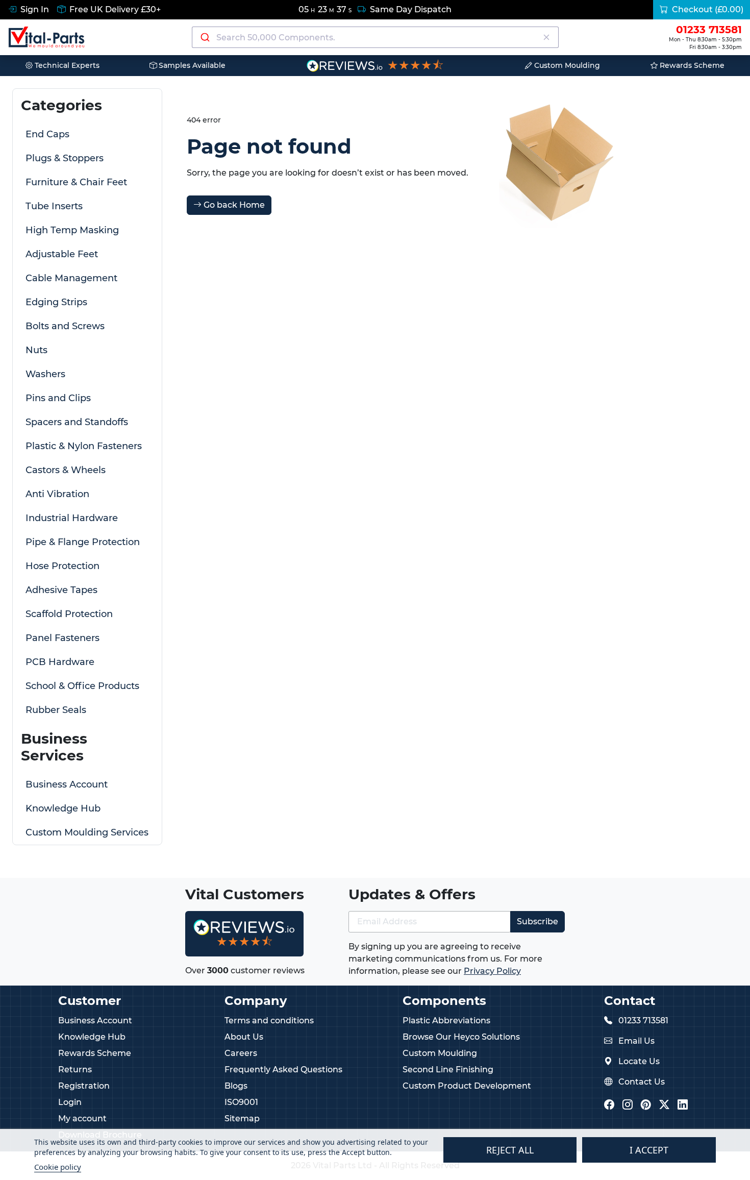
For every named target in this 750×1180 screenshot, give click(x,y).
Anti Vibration (57, 494)
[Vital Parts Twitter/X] (664, 1105)
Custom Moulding (566, 65)
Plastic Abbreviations (446, 1020)
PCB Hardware (60, 662)
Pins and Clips (58, 398)
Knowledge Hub (63, 808)
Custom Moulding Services (87, 832)
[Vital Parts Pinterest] (646, 1105)
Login (70, 1102)
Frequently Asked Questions (283, 1069)
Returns (75, 1069)
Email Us (636, 1041)
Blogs (235, 1086)
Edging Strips (56, 302)
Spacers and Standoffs (77, 422)
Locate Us (639, 1061)
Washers (45, 374)
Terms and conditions (269, 1020)
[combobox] (375, 37)
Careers (240, 1053)
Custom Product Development (467, 1086)
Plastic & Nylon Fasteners (84, 446)
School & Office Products (82, 686)
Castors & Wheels (66, 470)
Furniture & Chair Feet (76, 182)
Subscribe (537, 921)
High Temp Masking (72, 230)
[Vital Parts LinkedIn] (683, 1105)
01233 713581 (643, 1020)
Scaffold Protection (69, 614)
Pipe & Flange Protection (83, 542)
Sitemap (242, 1118)
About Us (243, 1037)
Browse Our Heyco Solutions (461, 1037)
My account (82, 1118)
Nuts (36, 350)
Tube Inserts (54, 206)
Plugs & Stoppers (65, 158)
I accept (649, 1150)
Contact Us (641, 1082)
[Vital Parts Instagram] (627, 1105)
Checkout (706, 9)
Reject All (510, 1150)
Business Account (67, 784)
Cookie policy (57, 1167)
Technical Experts (66, 65)
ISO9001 (241, 1102)
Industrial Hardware (72, 518)
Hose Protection (62, 566)
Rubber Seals (56, 710)
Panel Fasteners (62, 638)
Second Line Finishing (448, 1069)
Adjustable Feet (62, 254)
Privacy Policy (492, 971)
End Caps (47, 134)
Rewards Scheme (691, 65)
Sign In (33, 9)
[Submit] (204, 37)
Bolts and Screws (65, 326)
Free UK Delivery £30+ (114, 9)
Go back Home (233, 205)
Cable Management (71, 278)
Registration (84, 1086)
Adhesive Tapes (61, 590)
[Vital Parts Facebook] (609, 1105)
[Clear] (546, 37)
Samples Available (191, 65)
